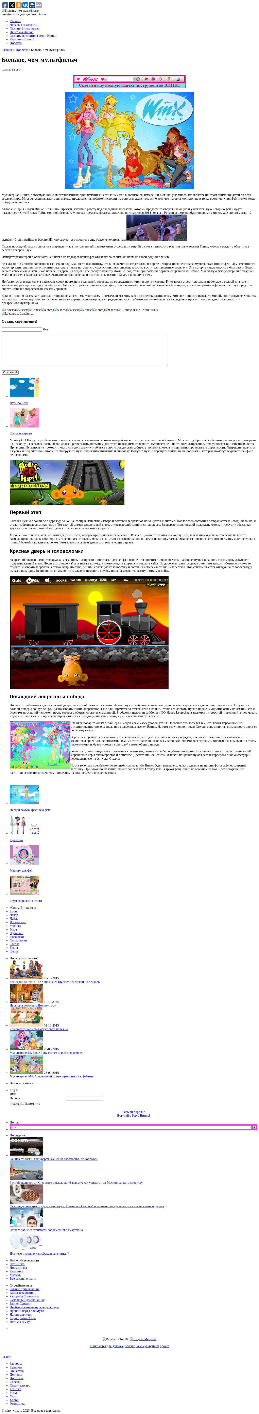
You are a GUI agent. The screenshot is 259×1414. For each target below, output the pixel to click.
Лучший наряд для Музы (27, 1311)
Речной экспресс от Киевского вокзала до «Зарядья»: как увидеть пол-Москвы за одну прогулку (76, 1182)
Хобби (14, 1400)
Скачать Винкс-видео (24, 28)
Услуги (14, 1392)
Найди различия (21, 1314)
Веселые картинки (22, 1292)
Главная (15, 21)
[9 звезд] (111, 310)
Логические (18, 922)
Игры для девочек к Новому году (33, 1005)
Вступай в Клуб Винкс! (133, 1115)
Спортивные (18, 940)
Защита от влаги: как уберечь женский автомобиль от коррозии (54, 1159)
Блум (13, 911)
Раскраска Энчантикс (24, 1296)
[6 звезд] (73, 310)
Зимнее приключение (24, 1289)
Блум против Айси (23, 1318)
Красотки (16, 840)
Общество (17, 1371)
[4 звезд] (47, 310)
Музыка (15, 1275)
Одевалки (16, 933)
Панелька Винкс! (22, 32)
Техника (15, 1389)
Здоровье (16, 1363)
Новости (16, 43)
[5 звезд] (60, 310)
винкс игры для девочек (106, 1346)
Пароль (15, 1098)
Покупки (16, 1374)
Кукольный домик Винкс (27, 1300)
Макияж (15, 926)
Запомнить (32, 1103)
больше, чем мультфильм (142, 1346)
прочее (164, 1346)
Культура (16, 1367)
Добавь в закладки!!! (24, 24)
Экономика (17, 1403)
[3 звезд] (35, 310)
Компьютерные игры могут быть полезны (39, 1029)
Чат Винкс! (17, 1264)
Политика (16, 1378)
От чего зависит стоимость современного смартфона (46, 1230)
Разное (6, 1356)
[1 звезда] (9, 310)
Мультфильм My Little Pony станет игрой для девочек (46, 1052)
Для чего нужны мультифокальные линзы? (39, 1253)
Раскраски (17, 936)
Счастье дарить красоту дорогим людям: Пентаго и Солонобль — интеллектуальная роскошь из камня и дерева (87, 1206)
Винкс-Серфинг (21, 1303)
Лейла (14, 918)
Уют (13, 1396)
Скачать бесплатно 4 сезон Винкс (33, 35)
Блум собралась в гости (26, 900)
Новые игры (18, 1267)
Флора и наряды (21, 433)
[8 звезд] (98, 310)
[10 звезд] (125, 310)
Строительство (20, 1385)
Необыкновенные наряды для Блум (34, 1307)
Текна (14, 947)
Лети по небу (19, 403)
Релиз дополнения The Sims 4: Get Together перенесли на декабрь (55, 981)
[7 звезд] (86, 310)
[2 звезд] (22, 310)
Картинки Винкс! (22, 39)
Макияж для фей (21, 870)
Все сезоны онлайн (23, 1278)
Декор (14, 915)
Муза (13, 929)
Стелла (14, 944)
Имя (13, 1094)
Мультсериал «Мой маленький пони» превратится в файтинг (52, 1076)
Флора (14, 951)
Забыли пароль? (134, 1112)
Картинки (16, 1271)
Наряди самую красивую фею (30, 810)
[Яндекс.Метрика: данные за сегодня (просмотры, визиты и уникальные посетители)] (143, 1339)
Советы (15, 1381)
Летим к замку (20, 1321)
